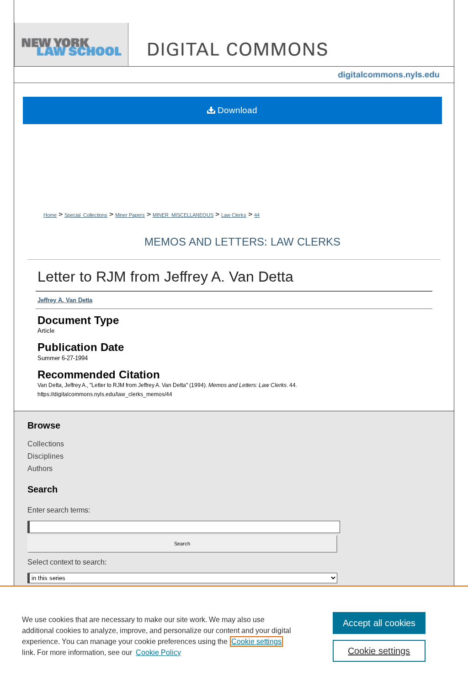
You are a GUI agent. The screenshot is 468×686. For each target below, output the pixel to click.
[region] (234, 636)
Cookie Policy (158, 652)
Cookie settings (256, 641)
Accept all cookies (379, 623)
